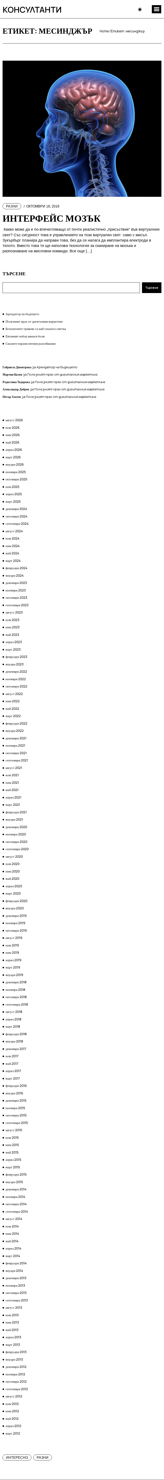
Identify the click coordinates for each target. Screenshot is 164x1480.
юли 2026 (12, 427)
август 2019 (14, 938)
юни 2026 (13, 435)
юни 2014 (12, 1233)
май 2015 (12, 1152)
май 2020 (12, 878)
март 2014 (13, 1256)
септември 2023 (17, 605)
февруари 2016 (16, 1085)
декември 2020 (16, 827)
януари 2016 (14, 1093)
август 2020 (14, 856)
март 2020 (13, 893)
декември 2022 (16, 671)
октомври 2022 (16, 686)
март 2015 (13, 1167)
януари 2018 (14, 1041)
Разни (12, 206)
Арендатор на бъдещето (22, 314)
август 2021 (14, 768)
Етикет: (128, 31)
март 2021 (13, 804)
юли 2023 (12, 620)
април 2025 (14, 494)
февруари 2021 (16, 812)
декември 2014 (16, 1189)
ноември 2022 (16, 679)
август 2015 (14, 1130)
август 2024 (14, 531)
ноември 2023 (16, 590)
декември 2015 (16, 1100)
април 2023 (14, 642)
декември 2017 (16, 1049)
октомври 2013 (16, 1292)
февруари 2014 (16, 1263)
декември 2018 (16, 982)
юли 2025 (12, 486)
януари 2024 (15, 575)
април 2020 (14, 886)
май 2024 (12, 553)
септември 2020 (17, 849)
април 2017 (13, 1071)
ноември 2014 (15, 1196)
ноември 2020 (16, 834)
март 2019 (13, 967)
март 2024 (13, 560)
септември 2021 (17, 760)
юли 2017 (12, 1056)
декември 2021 (16, 738)
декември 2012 (16, 1366)
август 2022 (14, 694)
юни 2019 (12, 952)
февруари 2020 (16, 901)
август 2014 (14, 1219)
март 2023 (13, 649)
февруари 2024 (16, 568)
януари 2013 (14, 1359)
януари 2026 (15, 464)
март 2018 (13, 1026)
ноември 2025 (16, 472)
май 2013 (12, 1330)
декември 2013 (16, 1278)
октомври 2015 (16, 1115)
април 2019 (13, 960)
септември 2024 (17, 523)
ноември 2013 (15, 1285)
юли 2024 (12, 538)
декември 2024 (16, 509)
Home (104, 31)
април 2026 (14, 449)
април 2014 (13, 1248)
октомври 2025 (16, 479)
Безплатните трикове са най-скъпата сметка (36, 328)
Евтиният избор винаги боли (25, 336)
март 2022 (13, 716)
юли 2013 (12, 1315)
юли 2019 (12, 945)
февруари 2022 (16, 723)
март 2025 (13, 501)
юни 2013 (12, 1322)
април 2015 (13, 1159)
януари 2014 (14, 1270)
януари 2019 (14, 975)
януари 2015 (14, 1182)
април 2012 (13, 1426)
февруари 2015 (16, 1174)
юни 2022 (13, 701)
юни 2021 (12, 782)
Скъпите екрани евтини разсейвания (31, 343)
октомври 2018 (16, 997)
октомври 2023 (16, 597)
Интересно (17, 1457)
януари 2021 (14, 819)
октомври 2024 (16, 516)
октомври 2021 (16, 753)
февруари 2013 (16, 1352)
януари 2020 (15, 908)
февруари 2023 (16, 656)
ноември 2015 (15, 1108)
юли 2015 (12, 1137)
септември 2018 (17, 1004)
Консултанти (32, 9)
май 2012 (12, 1418)
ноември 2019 (15, 923)
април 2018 (13, 1019)
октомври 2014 (16, 1204)
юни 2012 (12, 1411)
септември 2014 (17, 1211)
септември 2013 (17, 1300)
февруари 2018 (16, 1034)
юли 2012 (12, 1404)
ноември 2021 (15, 745)
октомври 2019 (16, 930)
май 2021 (12, 790)
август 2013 (14, 1307)
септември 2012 (17, 1389)
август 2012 (14, 1396)
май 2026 (12, 442)
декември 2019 (16, 915)
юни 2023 (12, 627)
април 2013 (13, 1337)
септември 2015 (17, 1123)
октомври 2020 (16, 841)
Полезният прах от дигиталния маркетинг (34, 321)
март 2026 (13, 457)
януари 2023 (14, 664)
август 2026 (14, 420)
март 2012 (13, 1433)
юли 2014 (12, 1226)
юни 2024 (13, 546)
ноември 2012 (15, 1374)
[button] (156, 9)
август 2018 (14, 1011)
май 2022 (12, 708)
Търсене (14, 273)
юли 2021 (12, 775)
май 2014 (12, 1241)
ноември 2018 (15, 989)
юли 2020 (12, 864)
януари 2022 (15, 730)
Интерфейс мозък (52, 218)
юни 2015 (12, 1145)
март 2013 (13, 1344)
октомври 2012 (16, 1381)
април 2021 (13, 797)
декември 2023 (16, 583)
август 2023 (14, 612)
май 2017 (12, 1063)
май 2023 (12, 634)
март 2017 (13, 1078)
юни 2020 (13, 871)
